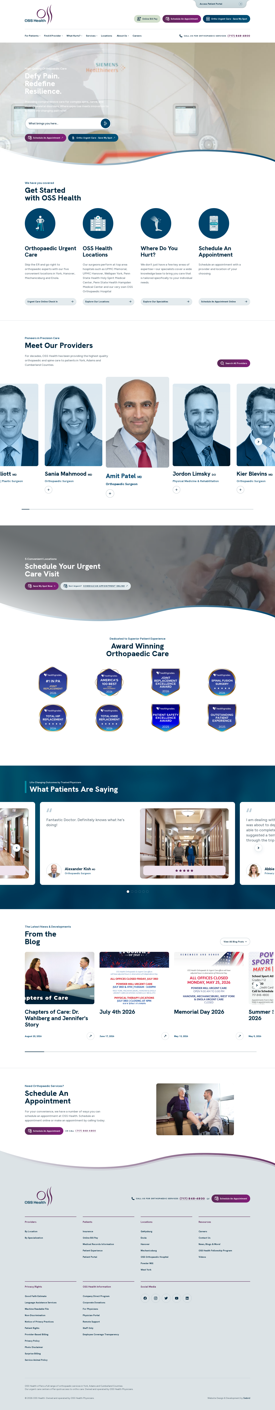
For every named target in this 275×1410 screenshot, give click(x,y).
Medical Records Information (98, 1244)
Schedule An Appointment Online (218, 301)
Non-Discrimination (35, 1315)
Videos (202, 1256)
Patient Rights (32, 1328)
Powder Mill (147, 1263)
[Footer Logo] (38, 1196)
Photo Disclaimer (34, 1347)
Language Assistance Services (40, 1302)
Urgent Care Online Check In (42, 301)
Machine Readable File (37, 1308)
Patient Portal (90, 1256)
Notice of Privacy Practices (39, 1321)
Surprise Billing (33, 1353)
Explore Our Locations (97, 301)
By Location (31, 1231)
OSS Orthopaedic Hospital (154, 1256)
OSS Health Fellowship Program (215, 1250)
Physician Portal (91, 1315)
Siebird (246, 1398)
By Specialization (34, 1237)
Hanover (145, 1244)
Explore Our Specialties (155, 301)
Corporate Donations (94, 1302)
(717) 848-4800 (239, 35)
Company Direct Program (96, 1296)
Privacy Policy (32, 1340)
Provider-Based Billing (36, 1334)
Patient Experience (92, 1250)
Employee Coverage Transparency (101, 1334)
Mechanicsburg (149, 1250)
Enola (144, 1237)
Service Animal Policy (36, 1359)
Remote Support (91, 1321)
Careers (203, 1231)
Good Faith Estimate (35, 1296)
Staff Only (88, 1328)
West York (146, 1269)
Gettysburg (146, 1231)
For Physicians (90, 1308)
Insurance (88, 1231)
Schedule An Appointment (233, 1198)
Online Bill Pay (90, 1237)
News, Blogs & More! (209, 1244)
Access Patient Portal (211, 3)
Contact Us (204, 1237)
